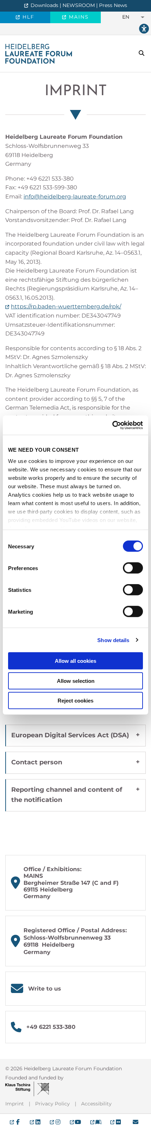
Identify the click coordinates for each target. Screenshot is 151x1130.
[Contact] (136, 1122)
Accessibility (96, 1103)
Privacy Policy (52, 1103)
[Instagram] (55, 1122)
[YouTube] (75, 1122)
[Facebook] (15, 1122)
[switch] (133, 568)
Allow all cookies (75, 661)
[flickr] (116, 1122)
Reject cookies (75, 701)
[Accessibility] (144, 29)
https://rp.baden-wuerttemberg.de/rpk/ (66, 306)
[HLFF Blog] (96, 1122)
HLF (27, 17)
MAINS (78, 17)
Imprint (76, 91)
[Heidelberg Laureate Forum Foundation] (38, 53)
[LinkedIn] (35, 1122)
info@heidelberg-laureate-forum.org (75, 196)
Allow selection (75, 681)
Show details (113, 640)
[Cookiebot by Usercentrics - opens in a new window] (112, 425)
